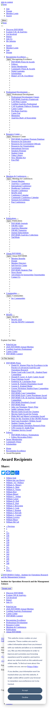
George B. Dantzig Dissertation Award (27, 384)
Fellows (14, 64)
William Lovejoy (13, 517)
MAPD (9, 314)
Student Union (17, 153)
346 (7, 559)
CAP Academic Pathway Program (25, 106)
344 (7, 554)
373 (7, 568)
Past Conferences (18, 202)
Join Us (9, 39)
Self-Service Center (19, 265)
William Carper (12, 499)
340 (7, 545)
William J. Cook (12, 508)
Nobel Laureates (18, 71)
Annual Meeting (17, 181)
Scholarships (16, 73)
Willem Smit (11, 478)
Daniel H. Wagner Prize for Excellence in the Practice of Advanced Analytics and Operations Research (29, 367)
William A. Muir (12, 487)
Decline (25, 697)
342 (7, 549)
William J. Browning (14, 506)
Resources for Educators (21, 141)
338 (7, 540)
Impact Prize (16, 391)
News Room (16, 272)
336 (7, 536)
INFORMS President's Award (23, 402)
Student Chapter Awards (21, 423)
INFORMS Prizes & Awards (23, 62)
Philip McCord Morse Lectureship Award (28, 416)
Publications (11, 218)
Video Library (17, 155)
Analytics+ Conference (20, 183)
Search (9, 45)
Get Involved (11, 34)
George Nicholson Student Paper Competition (29, 388)
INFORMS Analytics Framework (24, 99)
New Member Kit (18, 158)
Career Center (17, 109)
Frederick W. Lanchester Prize (23, 381)
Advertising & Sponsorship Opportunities (28, 275)
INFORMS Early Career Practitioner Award (29, 395)
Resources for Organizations (22, 146)
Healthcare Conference (20, 188)
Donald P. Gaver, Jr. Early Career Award (27, 377)
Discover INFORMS (14, 29)
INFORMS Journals (19, 223)
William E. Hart (12, 503)
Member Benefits (18, 258)
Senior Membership (19, 66)
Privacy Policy (32, 666)
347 (7, 561)
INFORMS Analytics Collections (24, 235)
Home (8, 448)
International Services (20, 148)
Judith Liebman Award (20, 409)
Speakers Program (18, 151)
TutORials (15, 237)
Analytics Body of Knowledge (23, 118)
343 (7, 552)
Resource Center (13, 134)
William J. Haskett (13, 510)
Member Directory (18, 263)
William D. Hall (12, 501)
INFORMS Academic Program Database (27, 139)
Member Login (12, 13)
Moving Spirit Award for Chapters (25, 412)
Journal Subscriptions (20, 233)
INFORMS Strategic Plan (21, 270)
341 (7, 547)
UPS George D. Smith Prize (22, 428)
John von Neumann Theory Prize (24, 407)
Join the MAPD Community (22, 322)
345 (7, 556)
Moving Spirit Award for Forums (24, 414)
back (9, 59)
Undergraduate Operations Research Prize (28, 425)
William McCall (12, 522)
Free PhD (15, 160)
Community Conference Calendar (25, 197)
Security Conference (19, 190)
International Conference (21, 186)
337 (7, 538)
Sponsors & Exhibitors (20, 200)
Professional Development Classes (25, 97)
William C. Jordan (13, 496)
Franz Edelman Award (20, 379)
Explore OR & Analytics (16, 595)
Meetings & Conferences (16, 176)
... (7, 531)
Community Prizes (13, 442)
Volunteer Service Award (21, 430)
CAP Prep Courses (19, 102)
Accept (25, 690)
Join (7, 9)
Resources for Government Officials (26, 144)
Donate (9, 11)
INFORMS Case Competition (23, 393)
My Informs (11, 41)
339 (7, 542)
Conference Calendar (19, 195)
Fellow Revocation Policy (21, 437)
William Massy (12, 520)
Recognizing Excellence (16, 57)
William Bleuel (12, 494)
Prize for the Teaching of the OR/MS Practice (29, 418)
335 (7, 533)
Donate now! (6, 588)
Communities (11, 293)
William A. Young (13, 489)
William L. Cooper (13, 515)
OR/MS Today (17, 226)
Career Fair (15, 113)
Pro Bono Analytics (19, 111)
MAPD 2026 (16, 193)
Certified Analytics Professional (24, 104)
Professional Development (17, 92)
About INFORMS (14, 253)
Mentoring (15, 115)
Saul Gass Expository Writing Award (26, 421)
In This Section (7, 358)
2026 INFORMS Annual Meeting (20, 347)
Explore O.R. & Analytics (16, 32)
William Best (11, 492)
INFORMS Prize (18, 405)
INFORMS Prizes (13, 363)
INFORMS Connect (14, 354)
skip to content (7, 2)
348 (7, 563)
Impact (9, 36)
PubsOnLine (11, 344)
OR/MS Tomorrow (19, 230)
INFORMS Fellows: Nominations (25, 435)
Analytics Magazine (19, 228)
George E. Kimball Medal (21, 386)
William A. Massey (14, 485)
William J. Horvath (13, 513)
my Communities (18, 298)
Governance (16, 268)
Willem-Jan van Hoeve (15, 480)
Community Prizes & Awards (23, 69)
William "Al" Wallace (15, 482)
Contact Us (15, 277)
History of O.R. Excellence (22, 76)
